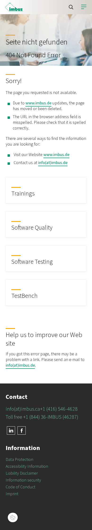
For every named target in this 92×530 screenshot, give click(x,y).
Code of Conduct (20, 487)
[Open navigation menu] (83, 7)
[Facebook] (21, 430)
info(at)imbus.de (52, 163)
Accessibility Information (27, 466)
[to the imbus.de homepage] (14, 7)
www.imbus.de (38, 103)
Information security (23, 480)
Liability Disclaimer (22, 473)
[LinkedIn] (11, 430)
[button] (71, 7)
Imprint (12, 494)
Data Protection (19, 460)
